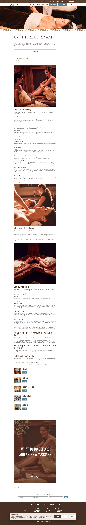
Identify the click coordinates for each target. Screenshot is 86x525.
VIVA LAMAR (36, 508)
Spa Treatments (33, 4)
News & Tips (19, 34)
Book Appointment (62, 4)
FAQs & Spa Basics (71, 1)
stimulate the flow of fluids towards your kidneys (23, 307)
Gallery (53, 1)
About (67, 1)
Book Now (24, 372)
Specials (43, 4)
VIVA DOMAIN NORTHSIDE (59, 508)
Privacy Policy (48, 521)
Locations (49, 1)
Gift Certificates (53, 4)
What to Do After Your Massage (22, 58)
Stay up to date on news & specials (43, 494)
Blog (32, 505)
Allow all (58, 516)
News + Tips (62, 1)
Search (74, 4)
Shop (47, 4)
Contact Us (52, 505)
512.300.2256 (70, 4)
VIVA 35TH (48, 508)
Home (15, 34)
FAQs (26, 505)
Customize (64, 516)
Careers (38, 505)
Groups (58, 1)
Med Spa (38, 4)
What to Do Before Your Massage (23, 53)
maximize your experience (36, 352)
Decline (72, 516)
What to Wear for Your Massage (22, 56)
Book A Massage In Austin (21, 60)
